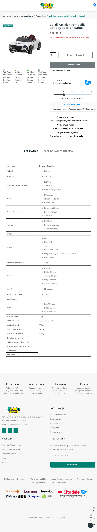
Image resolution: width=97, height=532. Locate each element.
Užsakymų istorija (9, 454)
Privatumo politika (38, 479)
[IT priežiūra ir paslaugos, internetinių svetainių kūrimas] (94, 517)
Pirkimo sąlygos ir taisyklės (15, 479)
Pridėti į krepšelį (75, 55)
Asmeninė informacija (11, 449)
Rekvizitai (54, 423)
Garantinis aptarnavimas (61, 479)
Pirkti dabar (74, 65)
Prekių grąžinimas (38, 483)
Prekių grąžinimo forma (11, 445)
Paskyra (5, 458)
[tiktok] (16, 430)
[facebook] (4, 430)
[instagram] (10, 430)
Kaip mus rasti (56, 419)
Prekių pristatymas (85, 479)
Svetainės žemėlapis (58, 415)
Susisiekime (55, 432)
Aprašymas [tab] (31, 151)
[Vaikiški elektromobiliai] (91, 517)
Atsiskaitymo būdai (58, 483)
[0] (92, 6)
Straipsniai (54, 428)
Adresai (5, 462)
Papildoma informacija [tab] (58, 151)
